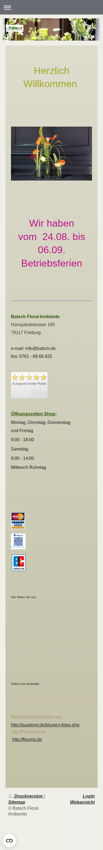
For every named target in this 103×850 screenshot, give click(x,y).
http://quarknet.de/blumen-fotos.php (45, 725)
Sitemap (16, 802)
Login (89, 796)
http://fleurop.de (27, 739)
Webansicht (82, 802)
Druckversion (28, 796)
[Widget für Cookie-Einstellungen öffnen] (9, 840)
